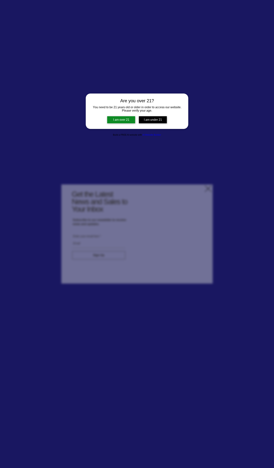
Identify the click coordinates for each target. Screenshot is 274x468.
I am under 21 (153, 119)
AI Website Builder (151, 135)
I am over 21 (121, 119)
